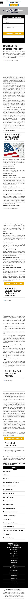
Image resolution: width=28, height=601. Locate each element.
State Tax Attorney (8, 526)
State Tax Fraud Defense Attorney (13, 530)
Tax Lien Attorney (8, 504)
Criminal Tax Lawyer (14, 573)
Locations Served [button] (14, 584)
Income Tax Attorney (9, 515)
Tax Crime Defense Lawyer (11, 482)
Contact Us (14, 581)
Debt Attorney (7, 519)
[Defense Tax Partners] (14, 544)
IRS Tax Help (7, 534)
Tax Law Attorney (8, 489)
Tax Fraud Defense (8, 538)
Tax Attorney (7, 471)
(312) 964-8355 (14, 3)
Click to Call (14, 5)
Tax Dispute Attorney (9, 508)
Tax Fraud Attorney (8, 493)
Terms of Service (14, 578)
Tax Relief (6, 478)
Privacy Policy (14, 575)
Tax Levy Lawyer (8, 501)
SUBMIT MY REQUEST (13, 33)
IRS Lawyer (6, 475)
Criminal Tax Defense (9, 486)
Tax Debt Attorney (8, 497)
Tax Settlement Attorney (10, 512)
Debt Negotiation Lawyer (10, 523)
